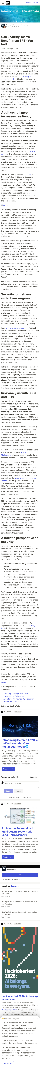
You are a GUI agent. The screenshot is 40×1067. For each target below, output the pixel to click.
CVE (29, 174)
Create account (32, 3)
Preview (19, 791)
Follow (20, 875)
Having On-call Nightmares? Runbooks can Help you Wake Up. (19, 904)
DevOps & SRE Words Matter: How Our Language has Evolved (19, 893)
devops (10, 49)
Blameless (24, 25)
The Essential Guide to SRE (14, 696)
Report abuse (27, 797)
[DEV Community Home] (7, 3)
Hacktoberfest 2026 (9, 1010)
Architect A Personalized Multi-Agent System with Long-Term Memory (17, 832)
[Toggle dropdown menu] (37, 711)
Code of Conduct (14, 797)
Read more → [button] (8, 769)
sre (3, 49)
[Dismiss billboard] (37, 1018)
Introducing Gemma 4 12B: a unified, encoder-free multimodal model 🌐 (20, 743)
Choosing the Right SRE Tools (15, 694)
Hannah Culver (11, 25)
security (18, 49)
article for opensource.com (17, 328)
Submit (8, 791)
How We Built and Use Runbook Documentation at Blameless (19, 914)
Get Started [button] (8, 1063)
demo (3, 682)
